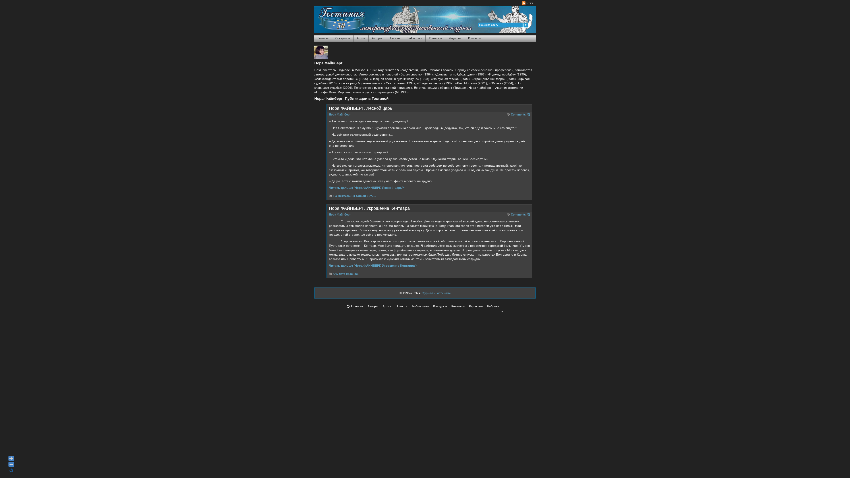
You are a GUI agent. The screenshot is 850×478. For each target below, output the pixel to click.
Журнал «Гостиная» (436, 293)
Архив (361, 38)
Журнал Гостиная (336, 18)
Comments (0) (520, 114)
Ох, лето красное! (346, 274)
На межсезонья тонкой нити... (354, 196)
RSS (529, 3)
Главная (323, 38)
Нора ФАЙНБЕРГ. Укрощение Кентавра (369, 208)
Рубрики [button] (493, 306)
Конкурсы (435, 38)
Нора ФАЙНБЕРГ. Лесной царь (360, 108)
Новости (394, 38)
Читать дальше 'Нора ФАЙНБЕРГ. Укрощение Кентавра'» (373, 265)
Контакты (474, 38)
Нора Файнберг (340, 114)
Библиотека (414, 38)
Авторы (377, 38)
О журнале (342, 38)
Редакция (455, 38)
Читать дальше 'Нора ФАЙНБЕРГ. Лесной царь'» (367, 187)
